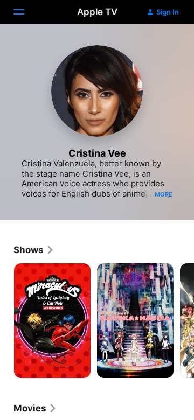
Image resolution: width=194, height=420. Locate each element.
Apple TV (97, 11)
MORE (163, 194)
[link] (33, 250)
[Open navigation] (25, 12)
